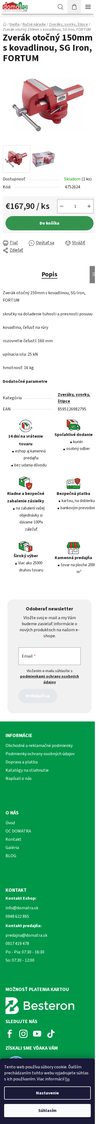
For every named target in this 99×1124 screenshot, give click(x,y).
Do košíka (49, 223)
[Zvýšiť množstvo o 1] (89, 206)
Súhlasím (47, 1111)
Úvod (10, 823)
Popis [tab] (49, 274)
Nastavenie (47, 1093)
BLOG (11, 856)
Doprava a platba (22, 762)
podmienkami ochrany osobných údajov (49, 679)
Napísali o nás (19, 778)
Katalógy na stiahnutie (27, 770)
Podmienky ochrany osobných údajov (40, 754)
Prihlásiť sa (38, 696)
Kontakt (13, 839)
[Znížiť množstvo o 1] (61, 206)
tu (67, 1079)
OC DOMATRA (18, 831)
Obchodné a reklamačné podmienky (39, 746)
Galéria (12, 848)
